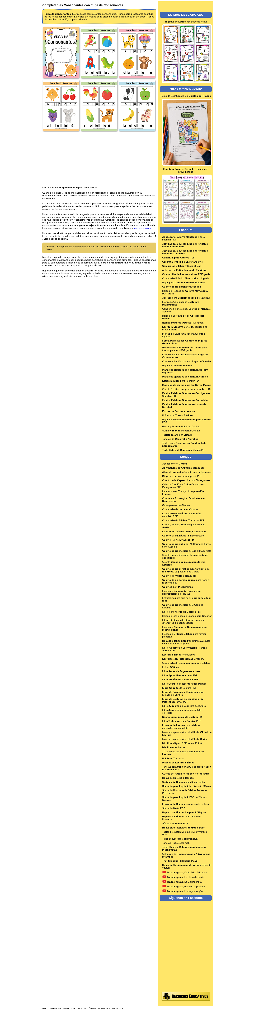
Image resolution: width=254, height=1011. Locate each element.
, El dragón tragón (185, 891)
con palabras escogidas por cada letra (181, 726)
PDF (178, 257)
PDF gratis (184, 812)
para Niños (179, 575)
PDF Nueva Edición (182, 743)
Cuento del (186, 773)
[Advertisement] (99, 159)
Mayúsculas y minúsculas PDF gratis (186, 642)
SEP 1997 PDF (183, 700)
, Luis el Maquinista (186, 550)
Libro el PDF (181, 611)
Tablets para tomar (177, 434)
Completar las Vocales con (186, 361)
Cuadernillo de (180, 509)
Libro (181, 671)
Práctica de (177, 415)
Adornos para (186, 297)
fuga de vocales (142, 228)
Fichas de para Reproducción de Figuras (181, 592)
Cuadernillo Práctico (185, 278)
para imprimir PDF (181, 380)
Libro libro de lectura (184, 705)
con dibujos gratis (183, 782)
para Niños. (183, 467)
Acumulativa (178, 654)
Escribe (185, 400)
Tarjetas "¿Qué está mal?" (176, 842)
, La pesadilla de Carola (186, 570)
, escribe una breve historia (185, 170)
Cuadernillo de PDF (183, 520)
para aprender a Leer (185, 804)
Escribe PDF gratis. (183, 322)
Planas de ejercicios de (185, 376)
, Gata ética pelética (186, 886)
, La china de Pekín (185, 877)
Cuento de (186, 480)
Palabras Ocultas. (181, 426)
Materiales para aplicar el (184, 739)
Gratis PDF (184, 658)
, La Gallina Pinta (184, 881)
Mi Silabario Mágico (186, 786)
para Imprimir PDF (182, 476)
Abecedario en (174, 463)
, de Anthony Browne (183, 535)
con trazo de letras (186, 21)
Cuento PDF (186, 389)
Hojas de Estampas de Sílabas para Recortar (187, 615)
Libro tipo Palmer (184, 683)
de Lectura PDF (179, 687)
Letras (170, 667)
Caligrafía (182, 261)
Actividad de (184, 270)
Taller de (179, 838)
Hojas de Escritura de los (186, 95)
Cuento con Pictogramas (186, 472)
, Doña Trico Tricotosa (187, 872)
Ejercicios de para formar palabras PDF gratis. (184, 349)
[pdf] (155, 236)
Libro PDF (179, 675)
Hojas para (183, 282)
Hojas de (177, 365)
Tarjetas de (180, 439)
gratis (183, 827)
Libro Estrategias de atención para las (183, 621)
